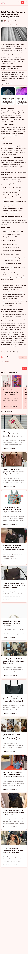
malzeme (19, 24)
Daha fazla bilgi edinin (9, 406)
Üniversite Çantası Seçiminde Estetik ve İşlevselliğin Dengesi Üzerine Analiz (13, 812)
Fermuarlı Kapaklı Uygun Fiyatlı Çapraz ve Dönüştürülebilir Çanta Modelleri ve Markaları (14, 585)
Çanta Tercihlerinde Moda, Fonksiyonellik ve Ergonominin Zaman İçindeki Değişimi (13, 737)
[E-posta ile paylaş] (14, 352)
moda (9, 24)
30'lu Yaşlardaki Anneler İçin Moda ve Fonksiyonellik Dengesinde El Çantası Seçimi (13, 434)
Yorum (24, 368)
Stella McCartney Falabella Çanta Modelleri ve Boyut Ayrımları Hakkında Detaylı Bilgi (13, 547)
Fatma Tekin (5, 21)
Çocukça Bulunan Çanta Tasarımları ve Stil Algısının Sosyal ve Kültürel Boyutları (12, 510)
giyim (14, 24)
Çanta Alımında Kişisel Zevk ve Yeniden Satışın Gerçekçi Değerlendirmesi (13, 623)
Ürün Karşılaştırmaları (20, 21)
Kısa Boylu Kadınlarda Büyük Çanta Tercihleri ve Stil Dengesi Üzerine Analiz (13, 661)
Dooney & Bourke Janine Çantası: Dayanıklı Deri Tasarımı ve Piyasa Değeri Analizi (13, 472)
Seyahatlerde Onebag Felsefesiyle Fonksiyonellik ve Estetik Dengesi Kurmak (13, 850)
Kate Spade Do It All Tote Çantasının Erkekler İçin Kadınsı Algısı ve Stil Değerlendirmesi (13, 699)
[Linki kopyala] (17, 352)
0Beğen (23, 357)
